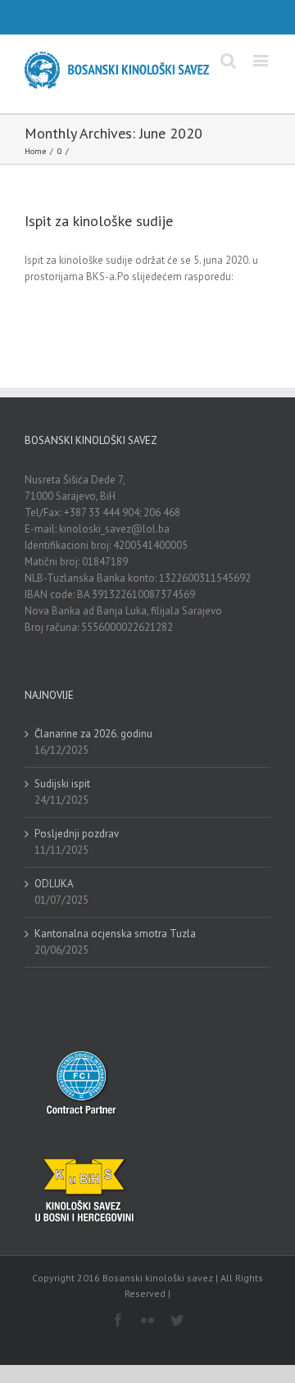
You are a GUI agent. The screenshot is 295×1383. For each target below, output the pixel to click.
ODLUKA (54, 884)
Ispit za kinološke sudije (99, 220)
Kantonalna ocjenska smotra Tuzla (115, 934)
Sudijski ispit (62, 784)
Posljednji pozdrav (76, 834)
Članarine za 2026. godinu (93, 734)
